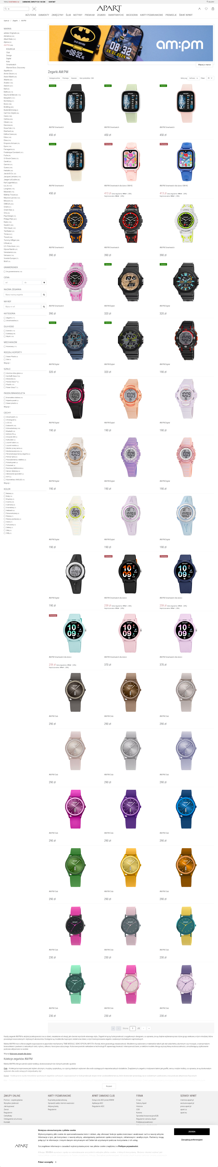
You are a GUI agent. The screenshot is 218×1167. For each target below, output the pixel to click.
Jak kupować (9, 1106)
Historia (139, 1106)
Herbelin (8, 171)
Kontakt (7, 1122)
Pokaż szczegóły (45, 1162)
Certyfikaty (8, 1116)
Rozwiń (109, 1086)
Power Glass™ (12, 387)
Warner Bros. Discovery (15, 68)
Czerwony (10, 505)
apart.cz (183, 1109)
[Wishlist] (206, 9)
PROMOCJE (171, 14)
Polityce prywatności (128, 1146)
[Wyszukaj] (6, 9)
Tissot (8, 237)
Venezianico (10, 252)
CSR (138, 1109)
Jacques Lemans (12, 177)
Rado (8, 222)
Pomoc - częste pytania (13, 1100)
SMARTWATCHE (116, 14)
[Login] (199, 9)
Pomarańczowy (12, 513)
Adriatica (9, 36)
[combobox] (194, 78)
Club (8, 52)
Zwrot (6, 1109)
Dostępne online (54, 78)
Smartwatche (12, 321)
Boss (8, 104)
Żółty (8, 533)
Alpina (7, 42)
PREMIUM (90, 14)
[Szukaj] (44, 282)
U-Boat (8, 243)
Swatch (8, 225)
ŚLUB (68, 14)
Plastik (10, 384)
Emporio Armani (12, 143)
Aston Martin (10, 77)
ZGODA (191, 1132)
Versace (9, 255)
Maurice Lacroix (12, 198)
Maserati (9, 192)
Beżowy (9, 493)
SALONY (211, 2)
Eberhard (9, 131)
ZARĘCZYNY (57, 14)
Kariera (139, 1113)
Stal (8, 359)
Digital (8, 59)
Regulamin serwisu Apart (146, 1119)
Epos (7, 146)
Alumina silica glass (14, 373)
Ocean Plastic (12, 356)
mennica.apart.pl (187, 1100)
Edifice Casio (10, 134)
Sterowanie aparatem (15, 474)
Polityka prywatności (144, 1122)
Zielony (9, 527)
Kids (8, 62)
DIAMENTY (43, 14)
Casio (8, 116)
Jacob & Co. (10, 174)
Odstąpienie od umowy (13, 1119)
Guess (8, 167)
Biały (9, 496)
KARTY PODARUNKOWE (151, 14)
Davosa (8, 125)
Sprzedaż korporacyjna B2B (147, 1116)
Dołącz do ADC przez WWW (103, 1100)
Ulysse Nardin (11, 249)
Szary (9, 522)
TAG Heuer (10, 228)
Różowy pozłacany (13, 519)
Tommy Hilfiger (11, 240)
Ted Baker (9, 231)
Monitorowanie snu (14, 451)
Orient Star (9, 210)
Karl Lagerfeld (10, 183)
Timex (8, 234)
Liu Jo (8, 186)
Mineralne (11, 379)
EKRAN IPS (11, 434)
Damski (10, 331)
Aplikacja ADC (97, 1103)
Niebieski (10, 510)
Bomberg (9, 101)
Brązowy (10, 499)
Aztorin (8, 86)
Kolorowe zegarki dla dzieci (20, 1054)
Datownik (11, 425)
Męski (10, 336)
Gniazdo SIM (11, 437)
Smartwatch (11, 65)
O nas (138, 1100)
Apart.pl (6, 21)
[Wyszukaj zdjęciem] (34, 9)
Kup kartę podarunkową (57, 1100)
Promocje (65, 78)
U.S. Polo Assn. (11, 246)
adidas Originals (11, 33)
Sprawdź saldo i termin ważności (61, 1103)
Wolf (7, 261)
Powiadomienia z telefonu (16, 460)
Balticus (8, 92)
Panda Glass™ (12, 382)
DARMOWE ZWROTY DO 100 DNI (34, 2)
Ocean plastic (12, 403)
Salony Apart (141, 1103)
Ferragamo (9, 149)
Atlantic (8, 80)
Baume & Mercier (12, 95)
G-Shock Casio (11, 158)
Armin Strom (10, 74)
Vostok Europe (11, 258)
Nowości (74, 78)
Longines (9, 189)
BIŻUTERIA (30, 14)
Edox (7, 137)
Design (9, 55)
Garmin (8, 164)
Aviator (8, 83)
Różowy (9, 516)
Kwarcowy (11, 346)
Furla (7, 155)
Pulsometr (10, 465)
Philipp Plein (10, 219)
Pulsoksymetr (12, 462)
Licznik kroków (12, 445)
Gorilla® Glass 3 (13, 376)
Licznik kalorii (12, 442)
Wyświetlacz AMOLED (15, 480)
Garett (7, 161)
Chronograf (11, 420)
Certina (8, 119)
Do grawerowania (14, 271)
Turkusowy (11, 525)
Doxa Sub (9, 128)
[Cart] (213, 8)
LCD (9, 423)
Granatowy (11, 507)
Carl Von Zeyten (11, 113)
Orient (7, 207)
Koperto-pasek (12, 400)
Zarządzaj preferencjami (191, 1140)
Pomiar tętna (11, 457)
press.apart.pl (185, 1106)
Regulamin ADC (98, 1106)
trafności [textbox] (192, 78)
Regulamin (8, 1113)
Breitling (9, 107)
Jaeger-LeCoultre (12, 180)
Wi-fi (8, 477)
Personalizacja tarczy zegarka (18, 454)
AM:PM (8, 45)
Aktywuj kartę (53, 1106)
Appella (8, 71)
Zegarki (15, 21)
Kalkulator (10, 440)
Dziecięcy (10, 334)
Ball (6, 89)
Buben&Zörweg (11, 110)
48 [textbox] (209, 78)
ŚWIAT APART (186, 14)
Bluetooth (10, 431)
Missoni (8, 201)
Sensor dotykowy (13, 471)
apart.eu (183, 1113)
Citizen (8, 122)
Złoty (8, 530)
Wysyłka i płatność (11, 1103)
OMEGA (8, 204)
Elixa (7, 140)
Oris (7, 213)
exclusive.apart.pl (187, 1103)
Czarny (10, 502)
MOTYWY (77, 14)
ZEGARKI (101, 14)
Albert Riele (10, 39)
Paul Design (10, 216)
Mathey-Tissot (11, 195)
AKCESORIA (132, 14)
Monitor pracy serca (14, 448)
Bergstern (9, 98)
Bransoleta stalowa (14, 397)
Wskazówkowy (13, 428)
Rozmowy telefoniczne (14, 468)
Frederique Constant (13, 152)
